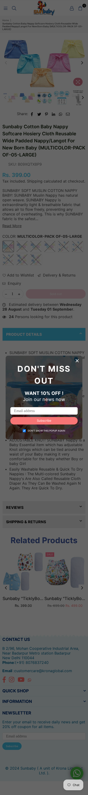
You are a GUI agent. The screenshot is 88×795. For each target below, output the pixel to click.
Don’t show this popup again (46, 430)
